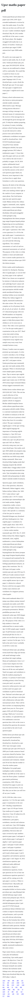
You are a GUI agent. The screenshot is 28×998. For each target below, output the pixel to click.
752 (3, 982)
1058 (18, 982)
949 (9, 980)
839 (16, 987)
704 (18, 989)
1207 (4, 991)
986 (8, 985)
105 (9, 994)
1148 (23, 985)
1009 (4, 989)
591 (3, 985)
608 (21, 987)
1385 (22, 994)
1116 (13, 982)
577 (3, 996)
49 (8, 991)
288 (18, 980)
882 (14, 989)
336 (8, 982)
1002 (9, 989)
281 (17, 991)
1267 (18, 985)
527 (21, 991)
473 (23, 982)
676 (18, 994)
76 (12, 987)
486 (13, 980)
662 (3, 987)
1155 (13, 985)
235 (22, 980)
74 (22, 989)
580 (12, 991)
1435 (4, 980)
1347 (4, 994)
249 (13, 994)
